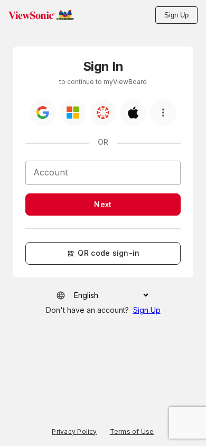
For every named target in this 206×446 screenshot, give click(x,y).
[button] (41, 15)
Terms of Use (132, 431)
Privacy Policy (74, 431)
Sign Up (176, 15)
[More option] (163, 112)
